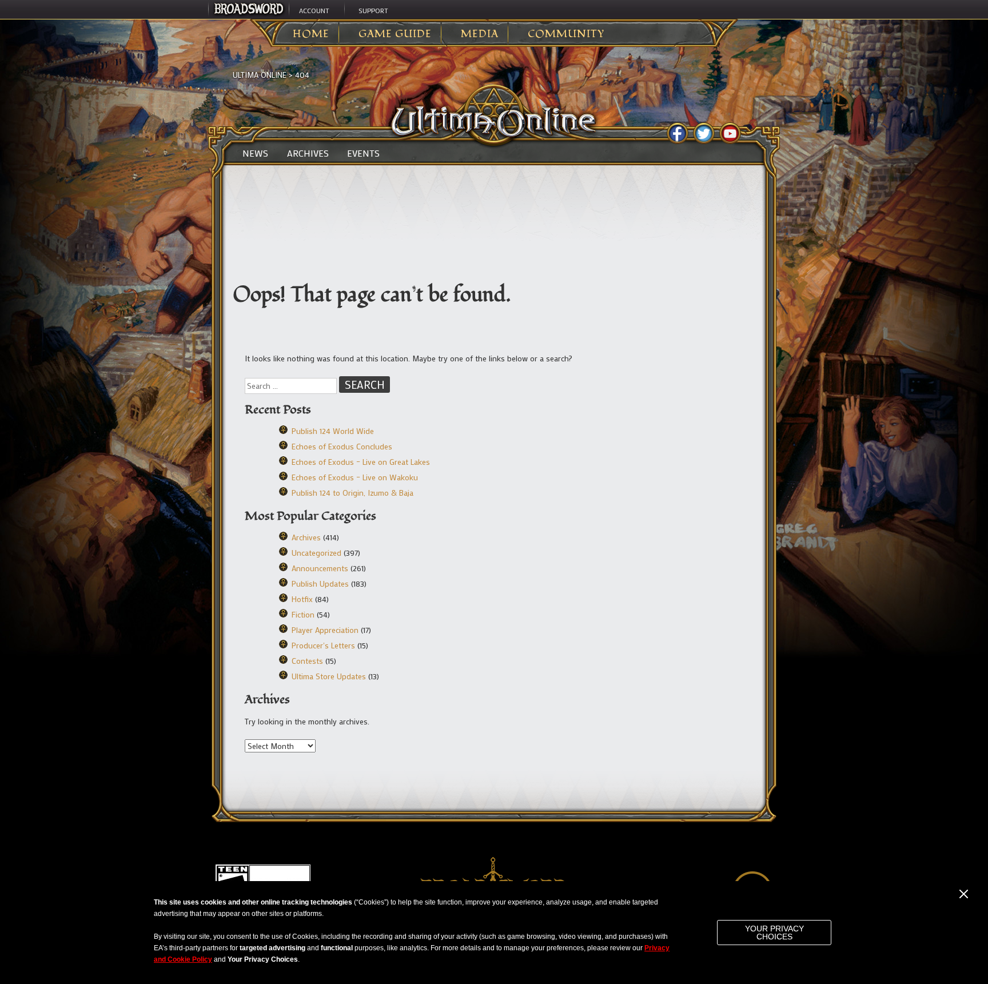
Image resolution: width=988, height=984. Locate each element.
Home (311, 34)
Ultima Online (259, 74)
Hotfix (302, 598)
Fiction (303, 614)
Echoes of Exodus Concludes (342, 446)
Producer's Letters (323, 645)
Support (373, 10)
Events (363, 153)
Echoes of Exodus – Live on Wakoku (355, 477)
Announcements (320, 568)
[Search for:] (292, 385)
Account (314, 10)
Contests (307, 660)
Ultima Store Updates (329, 676)
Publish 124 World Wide (333, 430)
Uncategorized (316, 552)
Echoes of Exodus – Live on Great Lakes (361, 461)
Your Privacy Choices (774, 932)
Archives (308, 153)
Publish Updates (320, 583)
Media (480, 34)
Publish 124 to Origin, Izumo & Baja (352, 492)
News (255, 153)
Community (566, 34)
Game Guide (395, 34)
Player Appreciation (325, 629)
